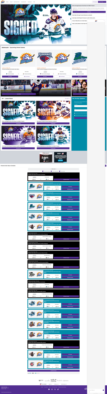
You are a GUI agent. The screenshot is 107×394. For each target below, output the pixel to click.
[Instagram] (52, 389)
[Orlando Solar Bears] (3, 1)
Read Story (89, 11)
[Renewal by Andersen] (3, 98)
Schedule (95, 1)
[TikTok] (58, 389)
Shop (11, 1)
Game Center (67, 179)
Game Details (27, 76)
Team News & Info (16, 1)
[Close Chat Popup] (104, 20)
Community (29, 1)
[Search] (34, 2)
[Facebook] (49, 389)
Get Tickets (101, 1)
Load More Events (53, 370)
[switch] (43, 171)
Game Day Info (23, 1)
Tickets (7, 1)
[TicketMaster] (5, 47)
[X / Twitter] (55, 389)
